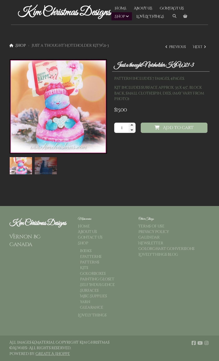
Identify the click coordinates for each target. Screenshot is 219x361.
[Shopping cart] (185, 16)
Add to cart (178, 128)
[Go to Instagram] (206, 343)
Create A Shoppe (53, 353)
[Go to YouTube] (200, 343)
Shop (20, 45)
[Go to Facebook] (193, 343)
